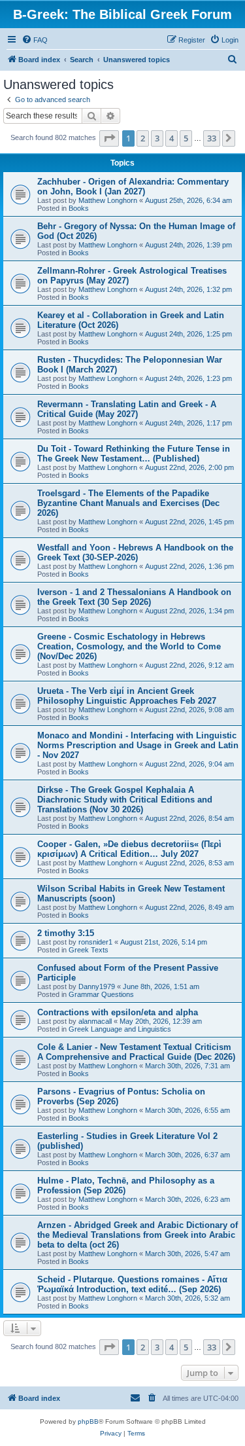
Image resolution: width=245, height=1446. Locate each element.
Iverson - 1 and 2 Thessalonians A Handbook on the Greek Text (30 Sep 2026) (134, 597)
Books (79, 208)
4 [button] (171, 138)
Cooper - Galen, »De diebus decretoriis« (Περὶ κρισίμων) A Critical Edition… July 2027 (129, 849)
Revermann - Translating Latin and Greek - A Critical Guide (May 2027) (126, 409)
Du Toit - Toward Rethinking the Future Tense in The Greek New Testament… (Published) (133, 453)
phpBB (88, 1421)
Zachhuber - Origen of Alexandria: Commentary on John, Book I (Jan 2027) (133, 186)
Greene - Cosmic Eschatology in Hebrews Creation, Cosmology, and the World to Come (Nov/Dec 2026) (129, 646)
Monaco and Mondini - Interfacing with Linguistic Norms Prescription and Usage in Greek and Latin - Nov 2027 (137, 745)
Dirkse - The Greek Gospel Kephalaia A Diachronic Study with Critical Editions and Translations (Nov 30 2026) (124, 799)
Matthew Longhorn (107, 200)
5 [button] (186, 138)
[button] (109, 138)
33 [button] (211, 138)
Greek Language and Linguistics (120, 1029)
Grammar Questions (101, 994)
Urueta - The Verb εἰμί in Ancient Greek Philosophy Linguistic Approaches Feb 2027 (126, 696)
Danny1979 (96, 986)
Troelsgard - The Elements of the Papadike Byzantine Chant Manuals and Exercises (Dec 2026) (128, 503)
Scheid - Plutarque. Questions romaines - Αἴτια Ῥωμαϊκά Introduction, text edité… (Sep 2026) (132, 1284)
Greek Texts (88, 950)
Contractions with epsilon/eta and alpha (117, 1012)
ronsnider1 (95, 942)
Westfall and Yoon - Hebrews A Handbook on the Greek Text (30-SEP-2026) (135, 552)
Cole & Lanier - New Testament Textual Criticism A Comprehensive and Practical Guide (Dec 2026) (136, 1052)
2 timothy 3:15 (65, 933)
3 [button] (157, 138)
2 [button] (142, 138)
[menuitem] (35, 40)
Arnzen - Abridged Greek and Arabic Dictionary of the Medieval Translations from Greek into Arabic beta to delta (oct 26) (137, 1235)
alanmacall (95, 1021)
